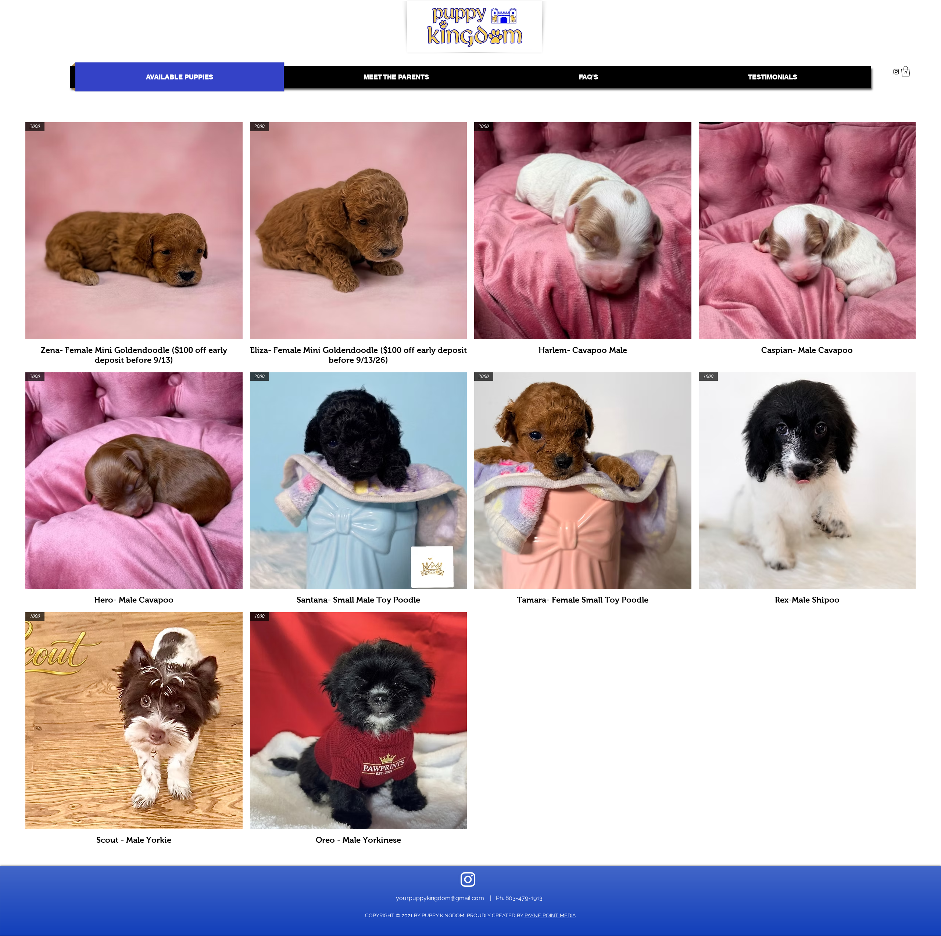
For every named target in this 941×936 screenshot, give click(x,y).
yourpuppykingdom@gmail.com (440, 898)
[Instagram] (896, 71)
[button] (905, 71)
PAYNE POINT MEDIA (550, 915)
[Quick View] (807, 230)
